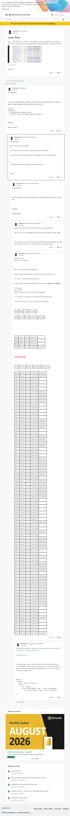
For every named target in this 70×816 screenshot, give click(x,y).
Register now (5, 9)
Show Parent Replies (11, 83)
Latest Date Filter (16, 771)
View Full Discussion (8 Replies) (15, 81)
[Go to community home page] (19, 15)
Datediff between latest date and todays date (24, 784)
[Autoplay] (32, 758)
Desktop (9, 19)
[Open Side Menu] (6, 15)
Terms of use (57, 808)
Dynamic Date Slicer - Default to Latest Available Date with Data (30, 791)
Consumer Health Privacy (23, 812)
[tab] (34, 758)
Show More (13, 65)
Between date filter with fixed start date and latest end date (28, 778)
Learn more (51, 23)
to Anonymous (33, 137)
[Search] (52, 15)
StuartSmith (21, 786)
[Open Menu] (63, 19)
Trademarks (66, 808)
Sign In (62, 15)
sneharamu (22, 780)
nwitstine (20, 773)
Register (57, 15)
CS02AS (21, 793)
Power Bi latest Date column (19, 798)
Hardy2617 (23, 800)
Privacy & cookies (48, 808)
